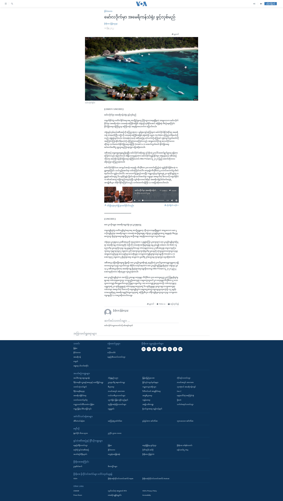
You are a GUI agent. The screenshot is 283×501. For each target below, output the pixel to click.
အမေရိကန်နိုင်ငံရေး (79, 395)
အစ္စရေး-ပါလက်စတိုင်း (81, 366)
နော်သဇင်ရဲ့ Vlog (182, 450)
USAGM (76, 491)
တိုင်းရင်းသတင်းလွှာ (183, 378)
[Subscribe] (180, 349)
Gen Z (179, 391)
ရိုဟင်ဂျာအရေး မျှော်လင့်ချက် (152, 409)
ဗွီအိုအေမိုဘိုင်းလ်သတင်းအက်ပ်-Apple (120, 478)
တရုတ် (75, 361)
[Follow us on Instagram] (159, 349)
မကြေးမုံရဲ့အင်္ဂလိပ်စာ (115, 421)
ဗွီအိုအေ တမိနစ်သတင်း (184, 445)
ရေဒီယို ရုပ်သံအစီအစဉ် (81, 450)
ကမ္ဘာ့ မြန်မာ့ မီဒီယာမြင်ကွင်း (82, 409)
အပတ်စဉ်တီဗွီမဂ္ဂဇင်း (80, 454)
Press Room (77, 495)
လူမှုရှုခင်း (111, 409)
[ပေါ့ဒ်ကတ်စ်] (175, 349)
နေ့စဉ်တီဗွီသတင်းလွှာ (80, 445)
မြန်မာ (75, 348)
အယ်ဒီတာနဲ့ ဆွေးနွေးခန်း (81, 378)
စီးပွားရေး (111, 387)
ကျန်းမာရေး (146, 400)
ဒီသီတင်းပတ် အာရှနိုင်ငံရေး (151, 391)
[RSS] (170, 349)
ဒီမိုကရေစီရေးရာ (79, 391)
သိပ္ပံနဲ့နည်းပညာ (113, 378)
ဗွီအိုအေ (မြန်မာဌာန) (111, 24)
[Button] (175, 34)
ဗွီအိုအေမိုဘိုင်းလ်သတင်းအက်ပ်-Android (155, 478)
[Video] (261, 4)
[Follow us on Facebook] (144, 349)
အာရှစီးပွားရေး (147, 395)
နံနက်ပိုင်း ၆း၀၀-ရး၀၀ (80, 433)
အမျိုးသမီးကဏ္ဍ (148, 404)
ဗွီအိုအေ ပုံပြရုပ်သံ (148, 454)
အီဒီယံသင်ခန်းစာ (79, 421)
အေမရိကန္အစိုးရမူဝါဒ (114, 495)
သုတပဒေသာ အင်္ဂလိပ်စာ (185, 421)
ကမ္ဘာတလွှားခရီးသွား (149, 387)
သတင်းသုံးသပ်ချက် (80, 387)
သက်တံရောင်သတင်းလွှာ (185, 404)
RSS (109, 348)
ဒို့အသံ (179, 400)
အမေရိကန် (77, 357)
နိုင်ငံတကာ (108, 11)
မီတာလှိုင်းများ (112, 466)
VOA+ (75, 478)
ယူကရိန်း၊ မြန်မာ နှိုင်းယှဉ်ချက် (118, 400)
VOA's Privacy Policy (149, 491)
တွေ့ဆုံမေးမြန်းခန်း (114, 454)
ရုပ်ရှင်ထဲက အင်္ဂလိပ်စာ (150, 421)
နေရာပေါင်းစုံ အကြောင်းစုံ (185, 395)
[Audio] (254, 4)
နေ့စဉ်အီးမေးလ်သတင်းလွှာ (116, 357)
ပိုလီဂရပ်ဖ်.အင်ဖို (147, 450)
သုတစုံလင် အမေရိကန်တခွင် (186, 387)
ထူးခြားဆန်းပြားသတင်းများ (117, 404)
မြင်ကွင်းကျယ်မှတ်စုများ (150, 382)
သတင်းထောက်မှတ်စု (80, 400)
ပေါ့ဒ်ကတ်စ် (111, 352)
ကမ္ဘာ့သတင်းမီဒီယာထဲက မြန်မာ (83, 404)
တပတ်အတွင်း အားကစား (116, 391)
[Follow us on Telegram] (165, 349)
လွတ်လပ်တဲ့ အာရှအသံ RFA (117, 491)
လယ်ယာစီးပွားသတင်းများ (116, 395)
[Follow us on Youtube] (154, 349)
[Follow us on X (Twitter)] (149, 349)
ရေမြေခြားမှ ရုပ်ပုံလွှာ (149, 445)
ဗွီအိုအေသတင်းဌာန (143, 193)
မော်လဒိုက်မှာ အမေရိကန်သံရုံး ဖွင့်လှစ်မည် (151, 190)
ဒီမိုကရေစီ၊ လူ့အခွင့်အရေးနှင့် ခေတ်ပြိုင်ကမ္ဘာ (88, 382)
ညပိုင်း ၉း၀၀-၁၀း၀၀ (114, 433)
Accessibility (146, 495)
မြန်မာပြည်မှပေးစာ (148, 378)
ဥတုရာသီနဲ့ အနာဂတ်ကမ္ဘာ (116, 382)
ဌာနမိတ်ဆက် (77, 466)
